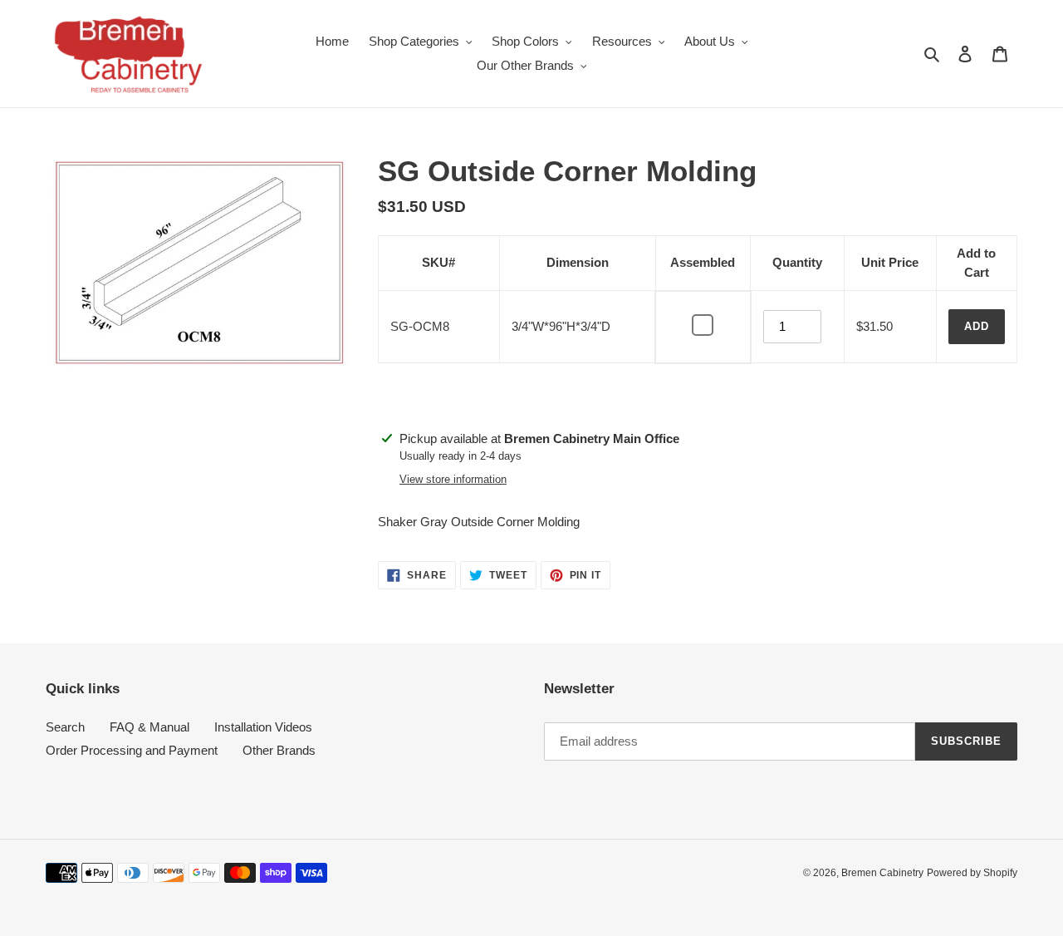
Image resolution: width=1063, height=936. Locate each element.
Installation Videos (263, 727)
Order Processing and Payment (132, 750)
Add (976, 326)
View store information (453, 479)
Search (65, 727)
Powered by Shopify (972, 873)
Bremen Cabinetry (882, 873)
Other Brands (279, 750)
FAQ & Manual (149, 727)
